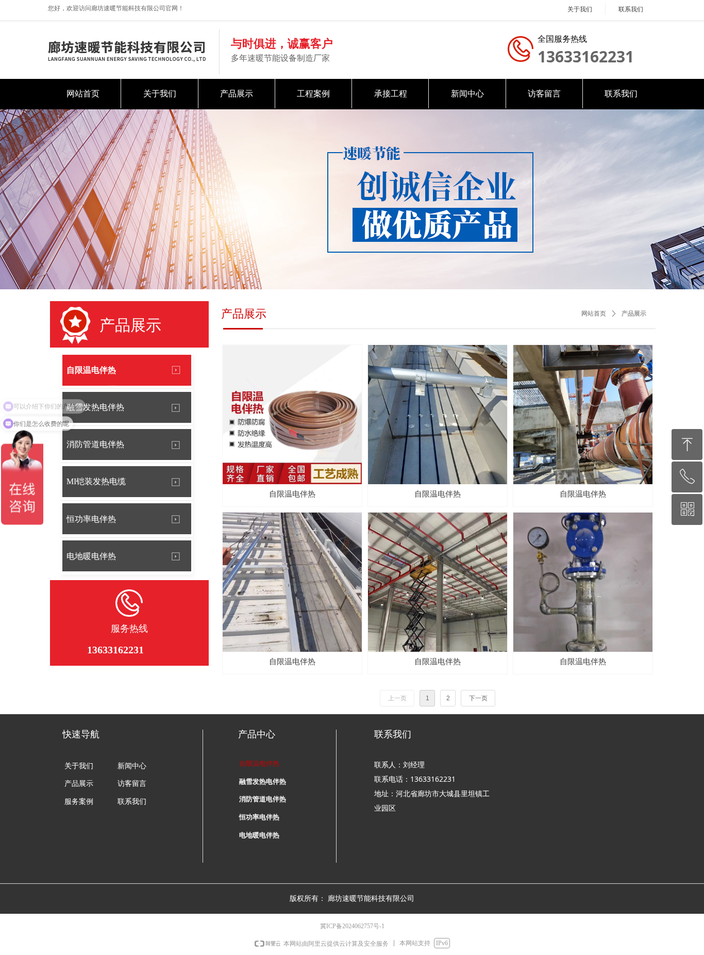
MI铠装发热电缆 (96, 481)
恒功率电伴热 (91, 519)
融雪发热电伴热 (95, 407)
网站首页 (593, 313)
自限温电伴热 (91, 370)
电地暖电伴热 (91, 556)
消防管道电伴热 (95, 444)
